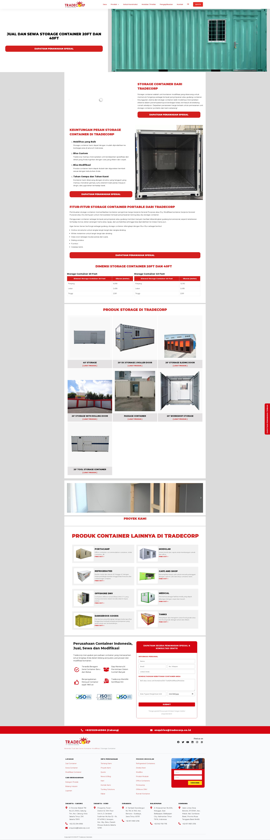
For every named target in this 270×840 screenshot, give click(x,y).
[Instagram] (197, 742)
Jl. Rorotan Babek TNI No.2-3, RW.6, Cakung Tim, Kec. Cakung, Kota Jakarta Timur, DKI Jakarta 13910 (78, 813)
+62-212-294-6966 (76, 824)
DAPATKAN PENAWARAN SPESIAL (54, 48)
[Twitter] (183, 742)
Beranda (67, 748)
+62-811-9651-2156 (132, 821)
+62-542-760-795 (160, 824)
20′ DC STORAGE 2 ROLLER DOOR (135, 362)
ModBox (139, 772)
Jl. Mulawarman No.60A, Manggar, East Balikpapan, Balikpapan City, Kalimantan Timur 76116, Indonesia (163, 813)
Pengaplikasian (166, 4)
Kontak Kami (106, 785)
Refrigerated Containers (145, 763)
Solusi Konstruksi (130, 4)
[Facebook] (178, 742)
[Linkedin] (192, 742)
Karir (102, 781)
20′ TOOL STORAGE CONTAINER (90, 469)
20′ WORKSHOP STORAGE (180, 416)
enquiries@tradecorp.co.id (79, 828)
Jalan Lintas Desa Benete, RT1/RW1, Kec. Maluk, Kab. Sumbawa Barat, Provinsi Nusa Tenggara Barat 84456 (191, 813)
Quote (103, 772)
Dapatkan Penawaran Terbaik (267, 419)
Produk (114, 4)
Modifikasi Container (73, 772)
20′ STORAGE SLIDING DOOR (180, 362)
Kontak (180, 4)
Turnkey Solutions (108, 789)
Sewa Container (71, 768)
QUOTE (198, 4)
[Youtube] (187, 742)
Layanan (68, 791)
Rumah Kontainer (143, 794)
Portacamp (140, 785)
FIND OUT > (99, 556)
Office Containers (143, 781)
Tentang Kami (106, 763)
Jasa (105, 4)
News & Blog (106, 776)
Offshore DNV (141, 789)
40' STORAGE (90, 362)
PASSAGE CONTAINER (135, 416)
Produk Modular (142, 776)
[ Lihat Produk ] (90, 366)
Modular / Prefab (149, 4)
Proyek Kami (106, 768)
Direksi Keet (141, 768)
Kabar (103, 794)
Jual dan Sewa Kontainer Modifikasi (86, 748)
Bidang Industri (71, 786)
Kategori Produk (71, 782)
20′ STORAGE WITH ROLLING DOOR (90, 416)
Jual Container (71, 763)
